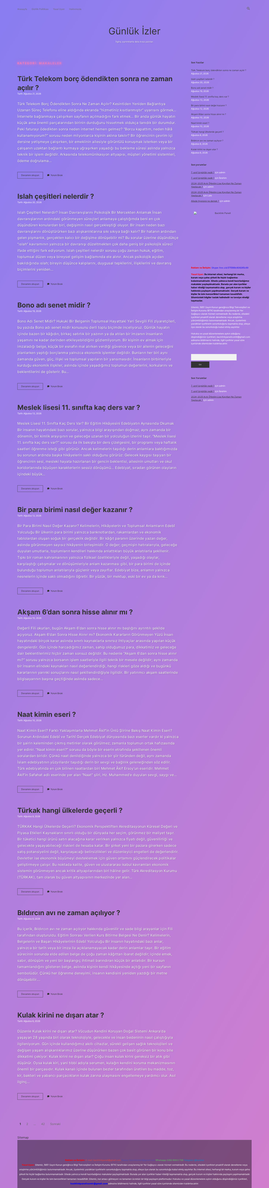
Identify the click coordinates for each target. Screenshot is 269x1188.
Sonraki (55, 1124)
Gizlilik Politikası (40, 9)
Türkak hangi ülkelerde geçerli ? (70, 810)
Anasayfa (22, 9)
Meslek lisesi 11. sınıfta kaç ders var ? (78, 407)
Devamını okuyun (32, 176)
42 (43, 1124)
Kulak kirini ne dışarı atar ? (60, 1015)
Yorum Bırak (57, 175)
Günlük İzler (134, 31)
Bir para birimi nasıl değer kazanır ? (75, 509)
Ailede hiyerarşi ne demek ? (205, 201)
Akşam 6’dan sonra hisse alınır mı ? (75, 612)
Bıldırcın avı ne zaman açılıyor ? (68, 913)
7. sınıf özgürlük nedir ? (202, 172)
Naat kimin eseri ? (46, 714)
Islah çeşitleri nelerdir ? (55, 196)
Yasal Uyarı (59, 9)
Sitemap (23, 1137)
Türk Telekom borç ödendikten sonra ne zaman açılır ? (218, 70)
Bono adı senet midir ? (54, 305)
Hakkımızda (75, 9)
